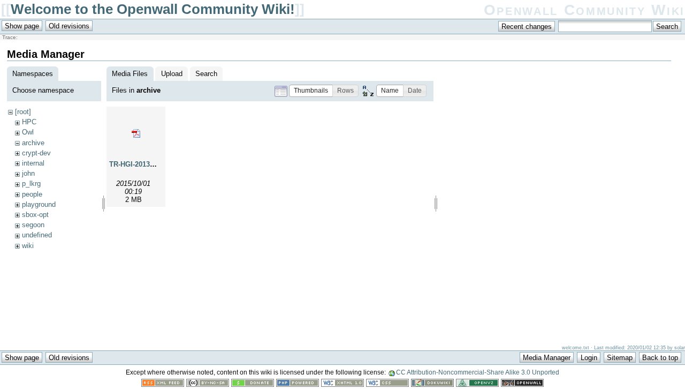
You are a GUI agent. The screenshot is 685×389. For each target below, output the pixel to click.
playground (39, 204)
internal (33, 163)
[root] (23, 112)
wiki (28, 246)
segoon (33, 225)
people (32, 194)
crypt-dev (36, 153)
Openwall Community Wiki (584, 10)
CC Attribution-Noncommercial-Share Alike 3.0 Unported (477, 372)
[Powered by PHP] (297, 384)
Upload (171, 74)
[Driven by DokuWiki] (432, 384)
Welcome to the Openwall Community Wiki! (153, 9)
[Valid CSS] (387, 384)
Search (206, 74)
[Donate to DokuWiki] (252, 384)
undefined (37, 235)
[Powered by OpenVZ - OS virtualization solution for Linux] (477, 384)
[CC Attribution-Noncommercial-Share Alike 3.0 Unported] (207, 384)
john (28, 173)
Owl (28, 132)
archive (33, 143)
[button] (311, 91)
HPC (29, 122)
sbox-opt (35, 215)
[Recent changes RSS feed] (162, 384)
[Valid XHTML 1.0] (342, 384)
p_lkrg (31, 183)
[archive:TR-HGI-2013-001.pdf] (136, 133)
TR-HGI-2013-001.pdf (142, 164)
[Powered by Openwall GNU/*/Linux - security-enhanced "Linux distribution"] (522, 384)
